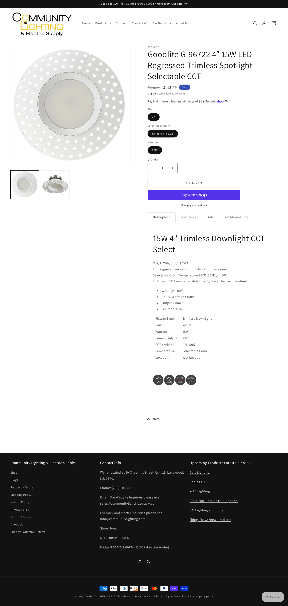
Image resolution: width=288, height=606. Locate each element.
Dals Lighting (200, 472)
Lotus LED (197, 482)
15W (155, 150)
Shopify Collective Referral (29, 532)
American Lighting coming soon (214, 500)
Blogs (14, 480)
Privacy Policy (20, 510)
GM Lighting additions (206, 510)
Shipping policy (204, 596)
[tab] (162, 217)
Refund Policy (20, 502)
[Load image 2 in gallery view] (55, 184)
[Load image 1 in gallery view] (25, 184)
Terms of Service (22, 517)
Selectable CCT (163, 134)
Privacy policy (162, 596)
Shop (14, 472)
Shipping (153, 93)
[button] (103, 23)
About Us (17, 524)
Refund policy (142, 596)
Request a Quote (22, 487)
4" (153, 117)
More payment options (194, 205)
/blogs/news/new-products (210, 519)
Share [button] (156, 419)
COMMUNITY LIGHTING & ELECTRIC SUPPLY (107, 596)
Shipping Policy (21, 495)
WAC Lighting (200, 491)
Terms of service (182, 596)
